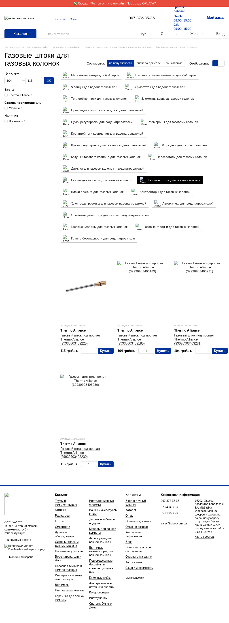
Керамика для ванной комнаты (69, 597)
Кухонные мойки (100, 577)
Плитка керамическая (69, 590)
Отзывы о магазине (138, 556)
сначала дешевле (149, 63)
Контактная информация (133, 534)
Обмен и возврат (136, 526)
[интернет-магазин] (26, 503)
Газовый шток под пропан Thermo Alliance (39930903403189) (137, 339)
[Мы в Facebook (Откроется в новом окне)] (110, 19)
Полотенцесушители (69, 551)
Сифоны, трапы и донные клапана (66, 543)
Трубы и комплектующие (66, 502)
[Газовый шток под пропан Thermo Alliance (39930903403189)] (142, 286)
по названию (173, 63)
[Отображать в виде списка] (221, 63)
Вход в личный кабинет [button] (135, 502)
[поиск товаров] (44, 33)
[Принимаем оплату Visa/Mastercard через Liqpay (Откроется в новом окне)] (26, 547)
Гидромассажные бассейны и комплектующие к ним (101, 566)
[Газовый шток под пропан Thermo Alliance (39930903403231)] (199, 286)
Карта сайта (133, 562)
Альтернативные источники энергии (101, 585)
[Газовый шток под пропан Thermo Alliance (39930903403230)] (85, 399)
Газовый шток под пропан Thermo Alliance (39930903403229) (80, 339)
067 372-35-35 (142, 18)
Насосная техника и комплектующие (68, 567)
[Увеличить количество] (95, 351)
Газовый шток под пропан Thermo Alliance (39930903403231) (194, 339)
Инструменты (98, 598)
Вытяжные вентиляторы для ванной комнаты (101, 551)
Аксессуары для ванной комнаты (100, 540)
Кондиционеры (99, 592)
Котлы (59, 521)
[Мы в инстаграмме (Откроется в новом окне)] (115, 19)
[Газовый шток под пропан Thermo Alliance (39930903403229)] (85, 286)
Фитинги (60, 510)
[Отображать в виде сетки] (215, 63)
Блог (128, 541)
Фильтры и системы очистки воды (68, 577)
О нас (74, 19)
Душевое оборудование (64, 534)
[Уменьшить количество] (83, 351)
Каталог (60, 19)
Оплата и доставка (138, 521)
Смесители (62, 526)
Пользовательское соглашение (138, 549)
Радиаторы (62, 515)
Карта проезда (204, 536)
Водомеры (62, 584)
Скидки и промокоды (139, 567)
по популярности (120, 63)
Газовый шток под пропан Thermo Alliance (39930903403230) (80, 453)
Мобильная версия (20, 557)
